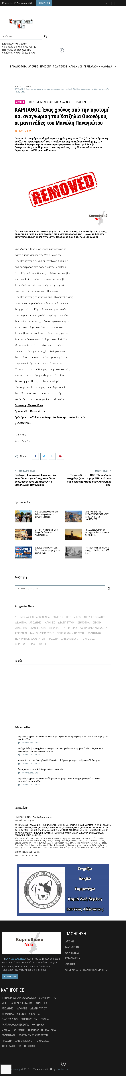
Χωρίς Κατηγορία (25, 644)
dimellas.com (62, 1069)
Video (77, 617)
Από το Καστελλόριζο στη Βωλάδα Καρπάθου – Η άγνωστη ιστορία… (46, 514)
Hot (68, 617)
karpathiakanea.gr (11, 1069)
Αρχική (18, 86)
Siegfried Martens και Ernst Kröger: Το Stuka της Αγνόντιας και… (46, 532)
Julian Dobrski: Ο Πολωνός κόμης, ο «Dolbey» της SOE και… (97, 550)
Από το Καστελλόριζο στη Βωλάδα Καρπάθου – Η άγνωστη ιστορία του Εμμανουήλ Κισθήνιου (59, 760)
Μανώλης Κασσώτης (42, 633)
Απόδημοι (36, 622)
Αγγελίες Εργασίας (94, 617)
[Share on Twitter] (43, 456)
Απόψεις (29, 86)
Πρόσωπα (53, 638)
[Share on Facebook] (35, 456)
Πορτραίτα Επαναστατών (30, 638)
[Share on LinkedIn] (52, 456)
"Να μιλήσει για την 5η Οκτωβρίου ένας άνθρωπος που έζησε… (97, 532)
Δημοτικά (83, 622)
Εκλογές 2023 (38, 627)
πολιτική (43, 644)
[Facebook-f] (62, 50)
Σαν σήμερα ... (69, 638)
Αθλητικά (21, 622)
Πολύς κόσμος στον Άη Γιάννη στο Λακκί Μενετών (40, 769)
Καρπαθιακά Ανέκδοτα (93, 627)
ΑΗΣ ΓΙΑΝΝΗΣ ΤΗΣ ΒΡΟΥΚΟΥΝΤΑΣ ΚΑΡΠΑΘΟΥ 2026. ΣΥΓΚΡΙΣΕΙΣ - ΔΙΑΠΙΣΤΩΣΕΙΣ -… (96, 515)
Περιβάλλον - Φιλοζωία (70, 633)
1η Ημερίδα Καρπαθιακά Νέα (32, 617)
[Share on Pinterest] (60, 456)
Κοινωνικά (21, 633)
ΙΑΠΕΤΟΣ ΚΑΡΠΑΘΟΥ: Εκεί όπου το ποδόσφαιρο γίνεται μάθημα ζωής (47, 550)
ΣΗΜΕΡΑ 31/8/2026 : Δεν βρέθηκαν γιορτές (34, 817)
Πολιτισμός (94, 633)
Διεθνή (97, 622)
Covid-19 (58, 617)
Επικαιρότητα (57, 627)
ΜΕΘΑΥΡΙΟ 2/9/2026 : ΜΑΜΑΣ (28, 852)
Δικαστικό (21, 627)
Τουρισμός (88, 638)
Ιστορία (72, 627)
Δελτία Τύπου (66, 622)
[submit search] (45, 36)
